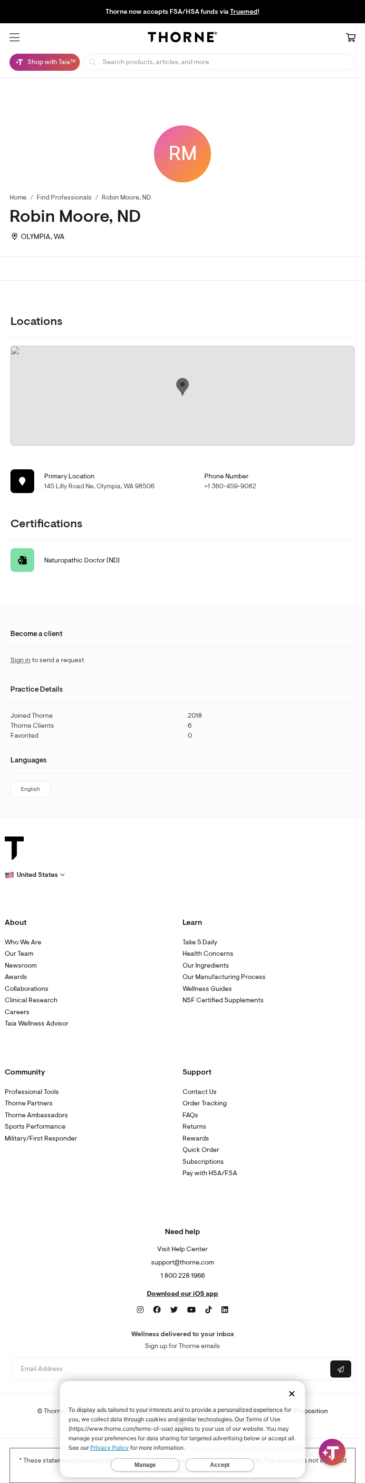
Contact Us (199, 1092)
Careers (17, 1012)
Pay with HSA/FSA (209, 1173)
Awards (16, 977)
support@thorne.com (182, 1262)
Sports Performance (35, 1126)
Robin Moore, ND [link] (126, 197)
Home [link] (18, 197)
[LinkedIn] (224, 1310)
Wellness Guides (207, 989)
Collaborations (26, 989)
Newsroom (21, 965)
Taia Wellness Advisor (36, 1023)
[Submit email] (340, 1369)
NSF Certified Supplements (223, 1000)
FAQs (190, 1115)
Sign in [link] (20, 660)
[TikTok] (208, 1310)
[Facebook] (157, 1310)
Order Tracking (204, 1103)
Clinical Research (31, 1000)
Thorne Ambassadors (36, 1115)
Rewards (195, 1138)
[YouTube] (191, 1310)
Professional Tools (32, 1092)
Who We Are (23, 942)
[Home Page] (182, 38)
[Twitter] (174, 1310)
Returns (194, 1126)
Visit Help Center (182, 1249)
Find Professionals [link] (64, 197)
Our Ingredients (205, 965)
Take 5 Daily (199, 942)
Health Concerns (207, 954)
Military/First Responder (41, 1138)
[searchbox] (219, 62)
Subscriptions (203, 1162)
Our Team (19, 954)
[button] (14, 37)
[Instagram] (140, 1310)
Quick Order (200, 1150)
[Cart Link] (350, 38)
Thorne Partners (29, 1103)
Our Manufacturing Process (224, 977)
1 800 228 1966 (183, 1276)
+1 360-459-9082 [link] (230, 486)
